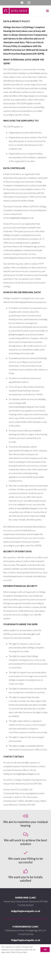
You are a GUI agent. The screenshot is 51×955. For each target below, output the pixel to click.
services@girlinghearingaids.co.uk (18, 217)
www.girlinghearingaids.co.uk (30, 508)
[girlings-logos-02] (15, 10)
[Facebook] (22, 2)
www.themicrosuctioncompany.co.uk (26, 458)
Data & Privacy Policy (19, 952)
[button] (47, 10)
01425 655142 (26, 934)
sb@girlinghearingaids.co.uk (25, 911)
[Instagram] (29, 2)
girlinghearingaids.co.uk (19, 334)
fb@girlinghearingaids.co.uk (25, 940)
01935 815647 (26, 905)
